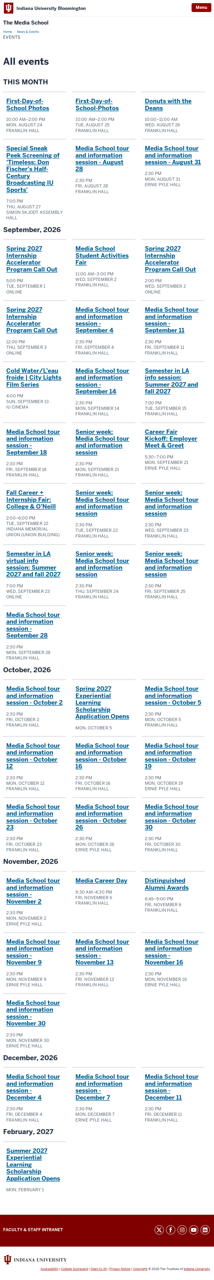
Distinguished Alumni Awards (167, 884)
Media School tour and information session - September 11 (172, 320)
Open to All (99, 1269)
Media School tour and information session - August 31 (173, 155)
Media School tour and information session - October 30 (172, 817)
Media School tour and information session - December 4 (33, 1087)
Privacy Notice (119, 1269)
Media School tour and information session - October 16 (102, 756)
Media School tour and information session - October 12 (33, 756)
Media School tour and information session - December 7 (102, 1087)
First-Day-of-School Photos (27, 104)
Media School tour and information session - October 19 (172, 756)
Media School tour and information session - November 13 (102, 952)
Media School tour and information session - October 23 (33, 817)
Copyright (140, 1269)
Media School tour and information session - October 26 (102, 817)
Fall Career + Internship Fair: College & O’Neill (31, 499)
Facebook (170, 1230)
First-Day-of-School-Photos (97, 104)
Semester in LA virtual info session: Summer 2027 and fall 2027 (33, 564)
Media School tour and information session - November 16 (172, 952)
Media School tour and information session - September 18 (33, 442)
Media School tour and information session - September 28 (33, 625)
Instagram (182, 1230)
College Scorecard (74, 1269)
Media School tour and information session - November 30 (33, 1013)
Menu (201, 7)
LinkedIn (205, 1230)
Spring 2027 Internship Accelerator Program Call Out (31, 259)
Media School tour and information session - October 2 (34, 695)
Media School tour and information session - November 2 (33, 891)
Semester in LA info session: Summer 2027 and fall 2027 (171, 381)
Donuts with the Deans (168, 104)
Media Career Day (101, 880)
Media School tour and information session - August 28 (102, 158)
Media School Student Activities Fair (102, 255)
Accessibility (49, 1269)
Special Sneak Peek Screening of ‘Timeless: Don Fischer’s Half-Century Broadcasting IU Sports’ (33, 169)
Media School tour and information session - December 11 (172, 1087)
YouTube (193, 1230)
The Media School (26, 23)
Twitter (159, 1230)
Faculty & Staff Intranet (33, 1229)
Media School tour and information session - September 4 (102, 320)
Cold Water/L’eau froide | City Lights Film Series (33, 377)
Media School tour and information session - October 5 (173, 695)
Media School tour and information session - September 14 (102, 381)
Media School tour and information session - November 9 (33, 952)
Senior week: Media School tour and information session (102, 442)
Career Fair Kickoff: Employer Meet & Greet (171, 439)
